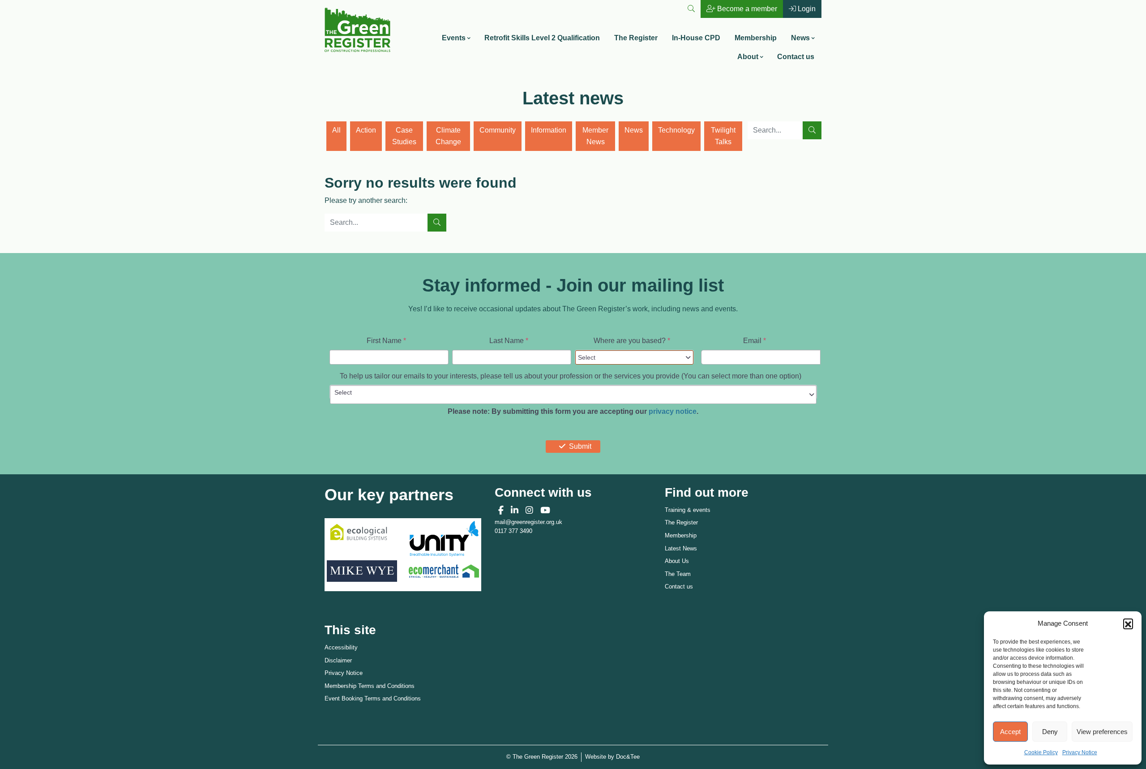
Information (548, 130)
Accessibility (341, 647)
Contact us (795, 56)
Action (366, 130)
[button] (1128, 623)
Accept (1010, 731)
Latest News (681, 548)
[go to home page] (357, 29)
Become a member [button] (746, 9)
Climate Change (448, 136)
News (800, 38)
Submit (580, 446)
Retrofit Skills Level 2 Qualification (542, 38)
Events (454, 38)
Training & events (687, 510)
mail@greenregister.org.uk (528, 522)
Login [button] (806, 9)
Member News (595, 136)
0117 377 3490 (513, 531)
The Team (678, 574)
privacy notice (673, 411)
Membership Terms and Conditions (370, 686)
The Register (636, 38)
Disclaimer (338, 660)
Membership (756, 38)
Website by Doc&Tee (612, 756)
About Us (677, 561)
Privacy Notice (1079, 752)
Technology (676, 130)
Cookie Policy (1041, 752)
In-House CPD (696, 38)
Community (497, 130)
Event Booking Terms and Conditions (373, 698)
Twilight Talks (723, 136)
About (747, 56)
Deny (1050, 731)
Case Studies (404, 136)
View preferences (1102, 731)
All (336, 130)
